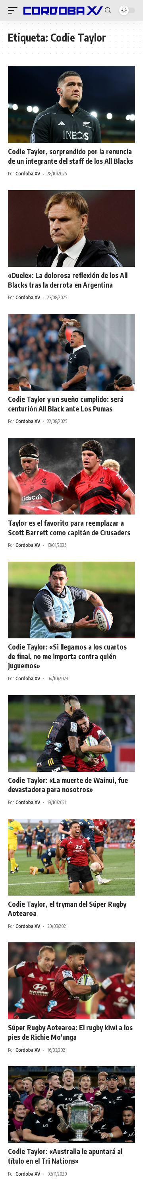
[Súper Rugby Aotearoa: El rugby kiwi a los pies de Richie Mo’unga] (71, 980)
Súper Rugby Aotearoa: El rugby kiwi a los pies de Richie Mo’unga (70, 1032)
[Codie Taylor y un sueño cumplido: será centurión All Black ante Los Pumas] (71, 352)
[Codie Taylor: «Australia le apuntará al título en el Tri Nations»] (71, 1104)
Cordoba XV (27, 174)
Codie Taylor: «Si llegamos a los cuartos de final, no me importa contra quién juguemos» (67, 656)
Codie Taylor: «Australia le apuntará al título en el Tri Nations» (65, 1156)
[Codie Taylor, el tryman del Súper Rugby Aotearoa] (71, 857)
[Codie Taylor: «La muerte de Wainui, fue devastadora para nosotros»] (71, 733)
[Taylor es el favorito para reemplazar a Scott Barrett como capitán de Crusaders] (71, 476)
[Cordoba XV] (62, 10)
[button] (14, 10)
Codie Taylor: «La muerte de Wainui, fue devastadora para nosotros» (68, 785)
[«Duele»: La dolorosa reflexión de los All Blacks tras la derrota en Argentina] (71, 228)
